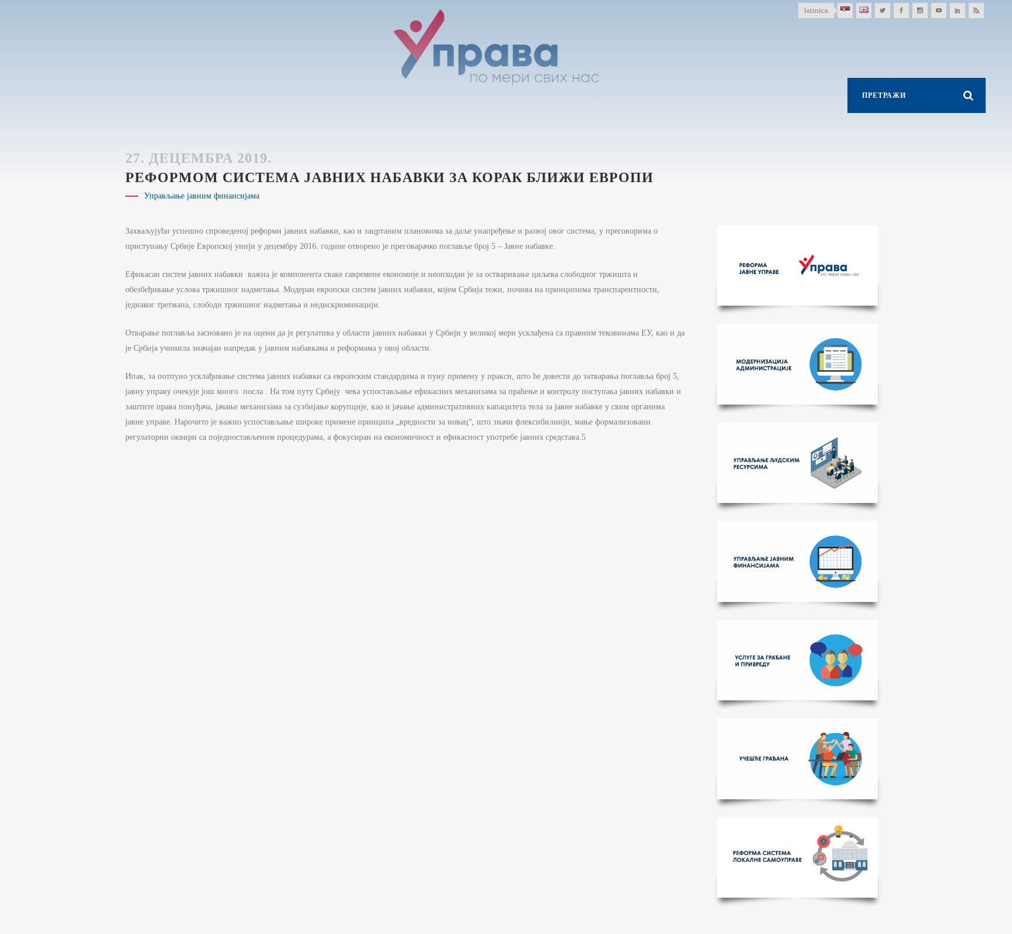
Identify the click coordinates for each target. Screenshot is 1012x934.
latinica (816, 10)
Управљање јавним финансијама (201, 195)
